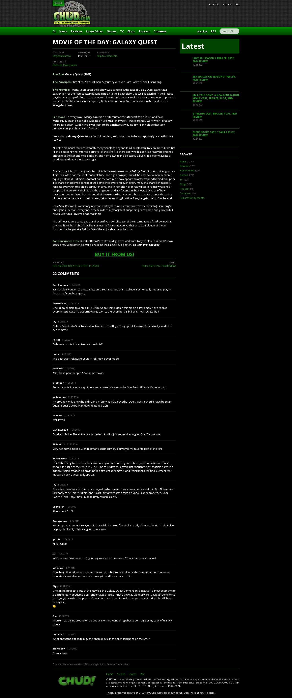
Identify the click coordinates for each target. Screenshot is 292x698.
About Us (213, 4)
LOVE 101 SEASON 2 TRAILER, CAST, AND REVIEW (214, 59)
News (63, 31)
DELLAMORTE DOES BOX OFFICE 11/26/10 (76, 266)
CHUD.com (77, 681)
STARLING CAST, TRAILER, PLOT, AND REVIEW (215, 115)
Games (111, 31)
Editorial (57, 65)
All (54, 31)
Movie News (70, 65)
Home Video (94, 31)
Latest (193, 46)
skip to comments (107, 56)
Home (109, 674)
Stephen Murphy (62, 56)
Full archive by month (192, 198)
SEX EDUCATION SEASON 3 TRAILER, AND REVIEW (214, 78)
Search (132, 674)
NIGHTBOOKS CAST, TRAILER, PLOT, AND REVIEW (214, 133)
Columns (160, 31)
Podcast (144, 31)
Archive (227, 4)
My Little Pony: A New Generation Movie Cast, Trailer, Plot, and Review (216, 98)
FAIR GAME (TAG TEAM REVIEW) (159, 266)
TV (122, 31)
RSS (237, 4)
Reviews (76, 31)
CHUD (58, 3)
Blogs (131, 31)
